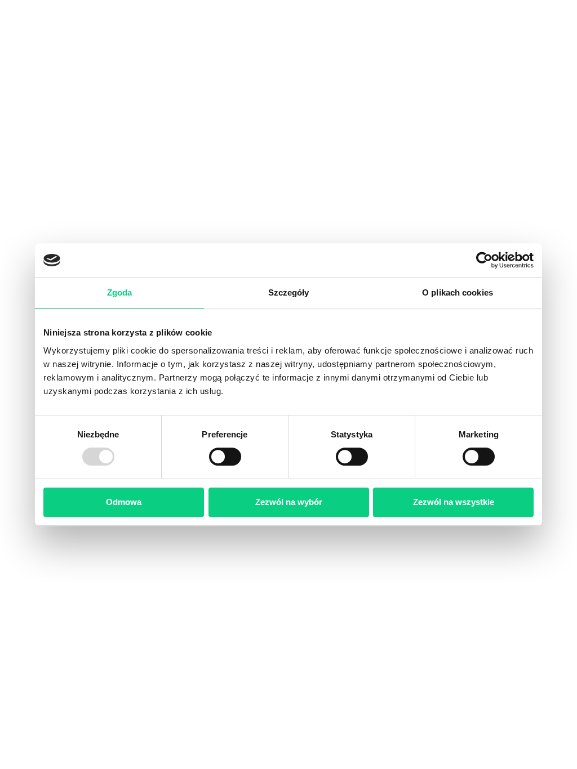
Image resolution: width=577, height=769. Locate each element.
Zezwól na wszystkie (453, 502)
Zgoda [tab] (119, 292)
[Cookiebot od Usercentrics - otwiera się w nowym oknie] (484, 260)
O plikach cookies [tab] (457, 292)
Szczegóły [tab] (288, 292)
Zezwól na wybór (288, 502)
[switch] (225, 457)
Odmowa (123, 502)
